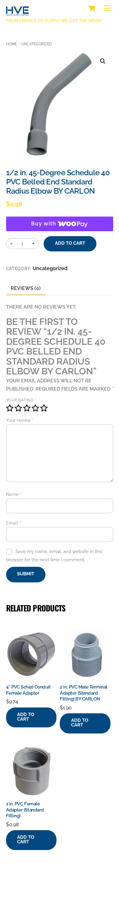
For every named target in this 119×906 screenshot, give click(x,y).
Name (14, 494)
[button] (102, 61)
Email (13, 523)
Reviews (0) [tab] (26, 288)
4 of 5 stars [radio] (35, 408)
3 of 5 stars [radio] (27, 408)
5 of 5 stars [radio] (44, 408)
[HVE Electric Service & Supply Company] (17, 12)
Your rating (21, 400)
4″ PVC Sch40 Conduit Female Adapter (28, 690)
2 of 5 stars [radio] (18, 408)
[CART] (92, 8)
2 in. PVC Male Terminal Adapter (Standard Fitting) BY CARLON (83, 693)
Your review (20, 420)
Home (11, 44)
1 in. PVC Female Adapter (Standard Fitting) (25, 810)
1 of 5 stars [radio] (9, 408)
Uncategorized (36, 44)
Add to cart (70, 243)
